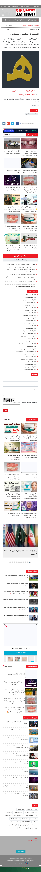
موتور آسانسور (20, 809)
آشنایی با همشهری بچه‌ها (30, 308)
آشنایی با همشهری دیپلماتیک (29, 333)
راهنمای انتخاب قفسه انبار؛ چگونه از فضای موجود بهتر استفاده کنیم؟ (16, 794)
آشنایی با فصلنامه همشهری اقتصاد (28, 354)
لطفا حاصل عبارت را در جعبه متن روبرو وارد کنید (25, 403)
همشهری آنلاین (25, 12)
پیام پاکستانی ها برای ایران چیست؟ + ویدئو (20, 552)
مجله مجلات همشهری (31, 114)
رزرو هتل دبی (33, 828)
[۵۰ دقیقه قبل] (20, 535)
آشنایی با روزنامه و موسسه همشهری (23, 91)
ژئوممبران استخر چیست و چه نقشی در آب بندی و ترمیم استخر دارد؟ (16, 770)
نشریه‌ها (24, 25)
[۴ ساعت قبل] (33, 740)
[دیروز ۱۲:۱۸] (33, 796)
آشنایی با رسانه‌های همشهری (24, 34)
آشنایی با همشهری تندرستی (30, 323)
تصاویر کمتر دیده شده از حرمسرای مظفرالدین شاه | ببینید (22, 274)
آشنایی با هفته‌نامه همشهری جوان (28, 336)
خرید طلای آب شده (18, 816)
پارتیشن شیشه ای (24, 825)
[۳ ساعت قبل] (33, 724)
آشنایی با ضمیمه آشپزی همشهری (29, 362)
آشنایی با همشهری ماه (31, 357)
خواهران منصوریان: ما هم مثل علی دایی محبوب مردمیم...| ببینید (21, 264)
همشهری (30, 25)
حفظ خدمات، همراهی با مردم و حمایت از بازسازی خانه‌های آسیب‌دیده (15, 762)
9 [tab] (12, 562)
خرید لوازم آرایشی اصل (31, 816)
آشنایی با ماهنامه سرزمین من (29, 300)
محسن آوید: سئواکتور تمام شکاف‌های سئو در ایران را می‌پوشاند (17, 722)
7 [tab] (16, 562)
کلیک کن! (21, 652)
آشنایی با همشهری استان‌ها (30, 295)
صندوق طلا (34, 825)
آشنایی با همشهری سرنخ (31, 341)
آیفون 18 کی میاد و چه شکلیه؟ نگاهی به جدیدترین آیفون (15, 778)
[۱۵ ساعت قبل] (33, 594)
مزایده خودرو (8, 816)
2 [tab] (27, 562)
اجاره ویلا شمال (18, 812)
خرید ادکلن (9, 812)
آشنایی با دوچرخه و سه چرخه (29, 315)
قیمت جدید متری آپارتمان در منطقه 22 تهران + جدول (16, 730)
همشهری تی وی (7, 6)
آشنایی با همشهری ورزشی (30, 305)
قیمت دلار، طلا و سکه (32, 840)
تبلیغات (35, 843)
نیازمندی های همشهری (24, 6)
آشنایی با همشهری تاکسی (30, 367)
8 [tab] (14, 562)
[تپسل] (1, 865)
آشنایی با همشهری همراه (30, 364)
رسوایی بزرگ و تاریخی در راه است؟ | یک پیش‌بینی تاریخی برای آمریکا (20, 282)
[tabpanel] (20, 541)
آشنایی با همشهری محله (30, 297)
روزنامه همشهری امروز (35, 6)
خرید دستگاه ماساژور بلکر (30, 812)
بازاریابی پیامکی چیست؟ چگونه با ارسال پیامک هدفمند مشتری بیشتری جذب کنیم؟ (16, 754)
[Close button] (40, 865)
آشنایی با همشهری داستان (30, 318)
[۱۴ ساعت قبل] (33, 578)
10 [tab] (10, 562)
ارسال (5, 410)
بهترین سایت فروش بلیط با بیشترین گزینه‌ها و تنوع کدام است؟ (15, 786)
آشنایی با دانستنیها (32, 338)
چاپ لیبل (34, 822)
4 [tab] (23, 562)
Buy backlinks (26, 822)
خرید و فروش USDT (32, 809)
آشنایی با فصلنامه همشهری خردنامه (28, 331)
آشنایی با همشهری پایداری (30, 328)
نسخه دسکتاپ (20, 851)
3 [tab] (25, 562)
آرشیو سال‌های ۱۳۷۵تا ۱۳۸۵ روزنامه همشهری (26, 351)
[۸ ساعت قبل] (33, 601)
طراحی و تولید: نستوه (20, 863)
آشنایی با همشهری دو (31, 302)
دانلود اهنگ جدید (13, 825)
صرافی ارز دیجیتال (15, 822)
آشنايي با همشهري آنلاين (27, 94)
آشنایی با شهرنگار (32, 313)
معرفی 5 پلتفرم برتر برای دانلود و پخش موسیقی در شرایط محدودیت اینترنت (15, 738)
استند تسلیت (33, 819)
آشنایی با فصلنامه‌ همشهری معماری (28, 349)
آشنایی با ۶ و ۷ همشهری (30, 310)
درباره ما (35, 838)
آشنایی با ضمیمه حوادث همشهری (28, 359)
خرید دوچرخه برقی (15, 819)
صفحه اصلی (36, 25)
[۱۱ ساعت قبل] (33, 586)
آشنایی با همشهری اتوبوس (30, 369)
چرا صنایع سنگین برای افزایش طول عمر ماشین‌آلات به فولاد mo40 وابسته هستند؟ (16, 746)
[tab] (20, 256)
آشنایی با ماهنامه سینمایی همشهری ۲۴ (27, 344)
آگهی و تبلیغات (15, 6)
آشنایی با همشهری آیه (31, 320)
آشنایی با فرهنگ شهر (31, 346)
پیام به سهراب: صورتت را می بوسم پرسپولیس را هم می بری (22, 267)
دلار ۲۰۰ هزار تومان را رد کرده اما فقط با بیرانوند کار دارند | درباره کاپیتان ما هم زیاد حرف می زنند (16, 592)
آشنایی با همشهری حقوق (30, 326)
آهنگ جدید (25, 819)
